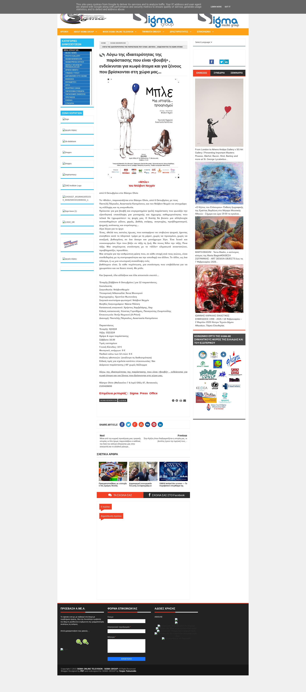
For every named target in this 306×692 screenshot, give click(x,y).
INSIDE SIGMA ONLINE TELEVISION (118, 31)
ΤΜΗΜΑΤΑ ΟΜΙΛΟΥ (151, 31)
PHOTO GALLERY (72, 56)
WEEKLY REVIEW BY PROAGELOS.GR (73, 66)
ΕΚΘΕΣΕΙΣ (69, 79)
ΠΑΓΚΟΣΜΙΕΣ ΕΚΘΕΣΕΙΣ (75, 94)
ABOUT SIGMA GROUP (84, 31)
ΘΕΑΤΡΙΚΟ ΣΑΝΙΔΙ (72, 88)
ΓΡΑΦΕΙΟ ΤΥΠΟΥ (72, 73)
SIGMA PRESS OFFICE (74, 62)
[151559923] (71, 248)
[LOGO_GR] (69, 222)
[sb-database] (69, 141)
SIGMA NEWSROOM (118, 43)
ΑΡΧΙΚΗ (64, 31)
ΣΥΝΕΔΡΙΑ (69, 103)
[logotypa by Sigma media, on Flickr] (219, 415)
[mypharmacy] (69, 175)
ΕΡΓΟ (67, 85)
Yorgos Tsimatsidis (127, 671)
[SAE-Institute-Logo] (72, 186)
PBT (82, 671)
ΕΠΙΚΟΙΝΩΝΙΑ (204, 31)
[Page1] (187, 28)
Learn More (216, 7)
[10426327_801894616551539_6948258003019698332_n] (77, 200)
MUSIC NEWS (70, 53)
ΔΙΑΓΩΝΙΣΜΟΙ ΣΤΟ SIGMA (76, 76)
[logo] (66, 119)
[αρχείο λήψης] (70, 130)
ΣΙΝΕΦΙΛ (68, 100)
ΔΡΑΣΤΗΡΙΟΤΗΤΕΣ (179, 31)
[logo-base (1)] (70, 211)
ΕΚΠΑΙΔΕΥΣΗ (70, 82)
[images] (67, 152)
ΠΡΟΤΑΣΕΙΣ (70, 97)
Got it (227, 7)
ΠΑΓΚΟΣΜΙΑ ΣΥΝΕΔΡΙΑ (74, 91)
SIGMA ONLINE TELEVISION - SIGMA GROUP (97, 669)
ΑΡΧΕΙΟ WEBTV (71, 70)
